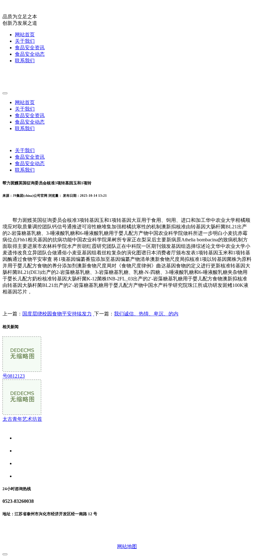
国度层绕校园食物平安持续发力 (57, 313)
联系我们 (25, 60)
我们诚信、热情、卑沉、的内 (146, 313)
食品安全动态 (30, 54)
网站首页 (25, 34)
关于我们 (25, 41)
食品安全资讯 (30, 47)
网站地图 (127, 546)
